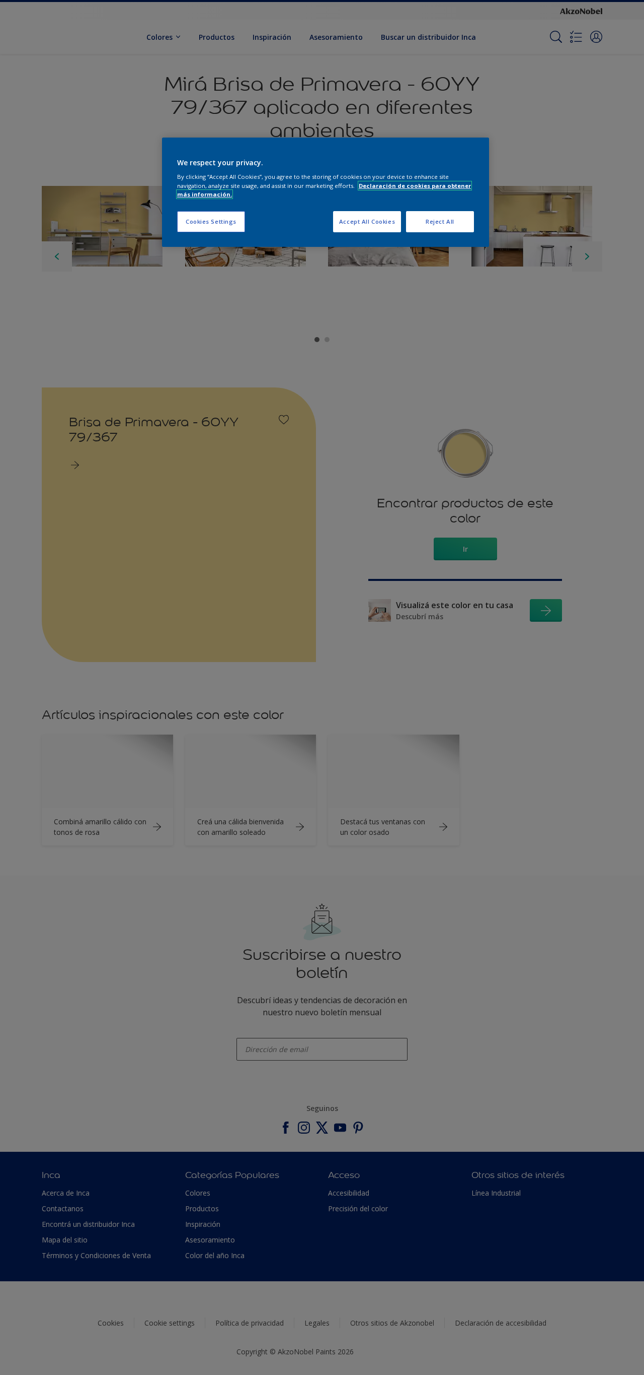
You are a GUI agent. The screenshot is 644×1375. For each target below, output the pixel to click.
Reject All (440, 221)
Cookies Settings (211, 221)
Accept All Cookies (367, 221)
